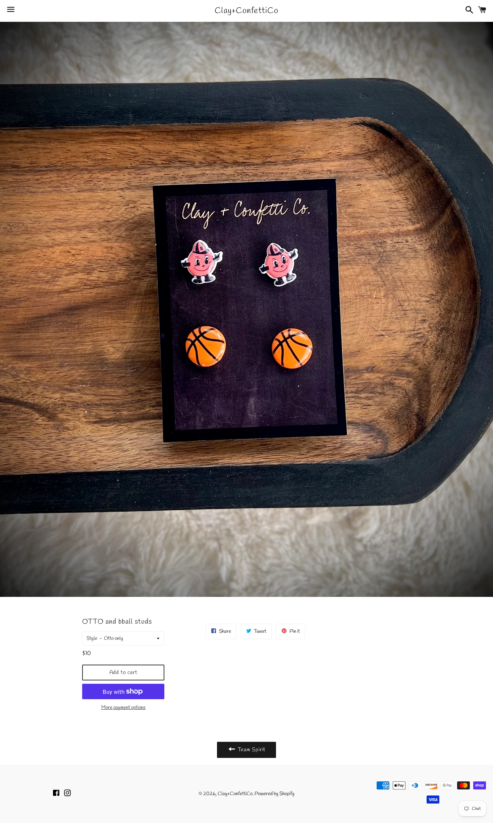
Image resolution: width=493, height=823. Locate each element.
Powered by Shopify (274, 793)
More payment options (123, 707)
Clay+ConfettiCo (246, 10)
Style (92, 638)
